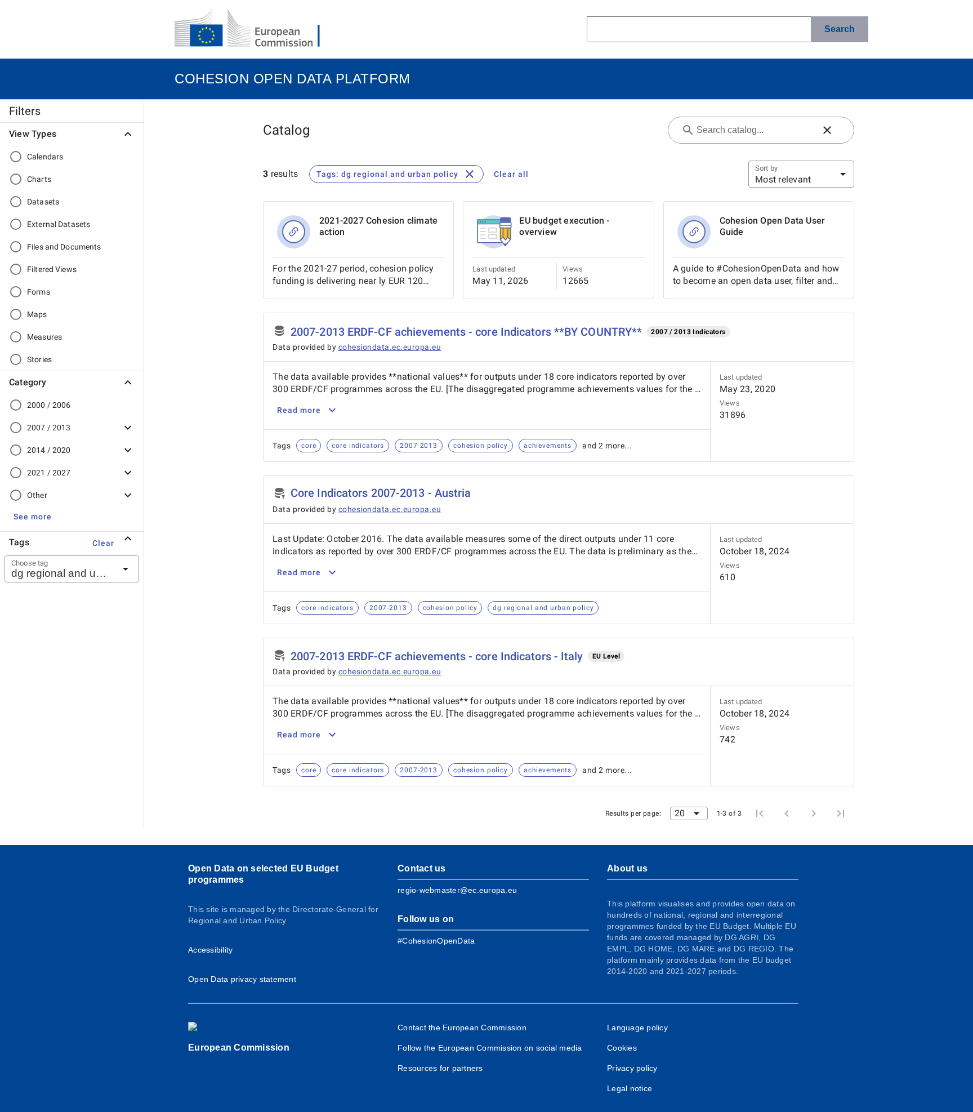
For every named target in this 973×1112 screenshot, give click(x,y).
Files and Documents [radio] (64, 246)
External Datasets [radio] (58, 224)
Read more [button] (299, 410)
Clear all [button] (511, 174)
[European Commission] (256, 29)
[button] (32, 516)
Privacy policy (632, 1068)
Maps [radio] (37, 314)
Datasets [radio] (43, 201)
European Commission (238, 1047)
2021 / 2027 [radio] (48, 472)
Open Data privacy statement (242, 979)
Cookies (622, 1047)
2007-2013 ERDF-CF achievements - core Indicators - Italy (437, 656)
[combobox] (58, 568)
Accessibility (210, 949)
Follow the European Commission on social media (490, 1047)
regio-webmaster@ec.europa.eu (457, 890)
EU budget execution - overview (564, 226)
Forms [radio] (38, 291)
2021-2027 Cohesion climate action (378, 226)
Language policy (637, 1027)
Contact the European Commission (462, 1027)
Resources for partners (440, 1068)
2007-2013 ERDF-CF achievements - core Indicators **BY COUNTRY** (466, 332)
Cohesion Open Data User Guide (772, 226)
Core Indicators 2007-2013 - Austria (381, 493)
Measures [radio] (44, 336)
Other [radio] (37, 495)
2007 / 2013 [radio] (48, 427)
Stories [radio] (39, 359)
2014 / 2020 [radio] (48, 450)
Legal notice (629, 1088)
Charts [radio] (39, 179)
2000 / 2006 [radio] (48, 405)
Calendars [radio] (45, 156)
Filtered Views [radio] (52, 269)
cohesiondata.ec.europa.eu (389, 347)
